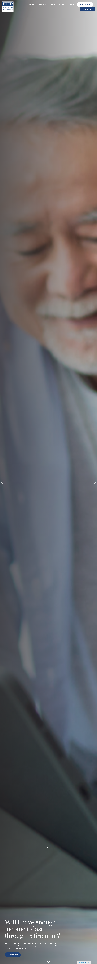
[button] (32, 4)
